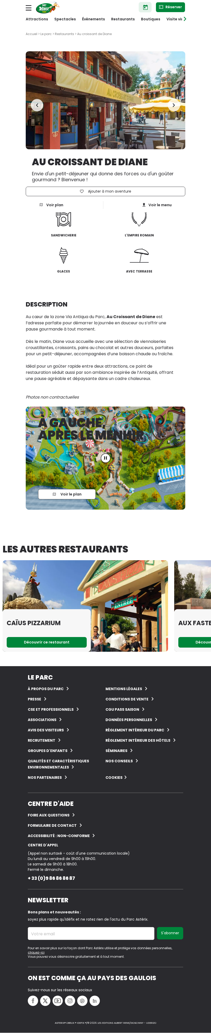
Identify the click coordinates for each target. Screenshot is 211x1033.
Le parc (46, 34)
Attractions (37, 19)
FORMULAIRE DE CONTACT (52, 825)
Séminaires (116, 750)
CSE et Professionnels (51, 709)
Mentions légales (124, 688)
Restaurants (123, 19)
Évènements (93, 19)
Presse (34, 699)
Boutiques (150, 19)
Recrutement (41, 740)
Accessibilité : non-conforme (59, 835)
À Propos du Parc (46, 688)
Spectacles (65, 19)
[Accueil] (48, 7)
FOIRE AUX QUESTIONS (48, 815)
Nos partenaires (45, 777)
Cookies (114, 777)
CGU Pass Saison (122, 709)
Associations (42, 719)
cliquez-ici (36, 952)
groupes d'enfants (47, 750)
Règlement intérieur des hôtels (138, 740)
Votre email (43, 934)
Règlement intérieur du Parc (135, 730)
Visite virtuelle (180, 19)
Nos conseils (119, 761)
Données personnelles (129, 719)
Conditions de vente (127, 699)
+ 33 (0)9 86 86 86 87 (51, 878)
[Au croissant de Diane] (105, 100)
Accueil (31, 34)
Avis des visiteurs (46, 730)
